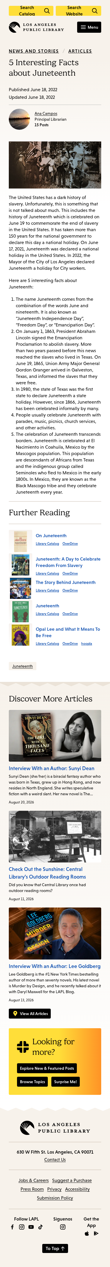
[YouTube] (31, 1226)
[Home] (36, 27)
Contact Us (55, 1159)
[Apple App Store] (86, 1233)
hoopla (86, 644)
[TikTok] (40, 1226)
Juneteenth (22, 666)
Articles (80, 50)
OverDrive (70, 544)
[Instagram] (21, 1226)
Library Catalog (47, 544)
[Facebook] (12, 1226)
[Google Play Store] (96, 1233)
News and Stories (34, 50)
